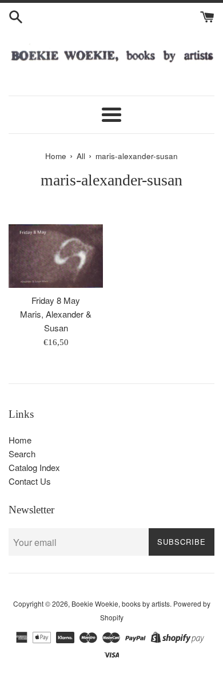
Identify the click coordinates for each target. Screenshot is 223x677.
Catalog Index (34, 467)
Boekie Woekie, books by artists (120, 603)
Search (22, 454)
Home (20, 440)
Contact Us (30, 481)
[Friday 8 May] (56, 256)
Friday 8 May (55, 300)
